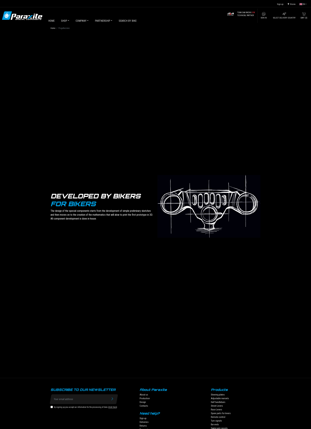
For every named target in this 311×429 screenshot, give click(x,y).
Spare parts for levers (221, 413)
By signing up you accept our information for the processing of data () (85, 407)
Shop (64, 20)
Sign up (280, 4)
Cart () (303, 18)
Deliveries (144, 422)
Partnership (102, 20)
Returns (143, 425)
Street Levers (217, 406)
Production (145, 398)
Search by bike (128, 20)
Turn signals (216, 420)
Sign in (264, 18)
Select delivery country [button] (284, 18)
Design (143, 402)
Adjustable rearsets (220, 398)
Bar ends (215, 424)
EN (303, 4)
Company (81, 20)
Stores (292, 4)
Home (53, 28)
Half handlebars (218, 402)
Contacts (144, 406)
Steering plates (218, 394)
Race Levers (216, 409)
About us (144, 394)
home (51, 20)
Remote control (218, 417)
